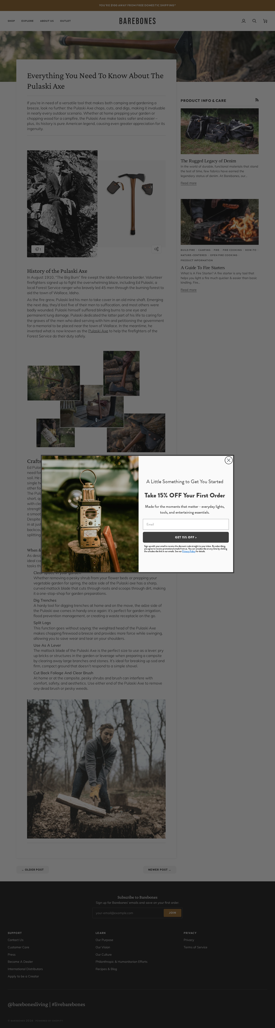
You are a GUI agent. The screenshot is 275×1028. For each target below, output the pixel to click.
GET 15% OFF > (186, 537)
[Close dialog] (228, 460)
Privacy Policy (188, 551)
